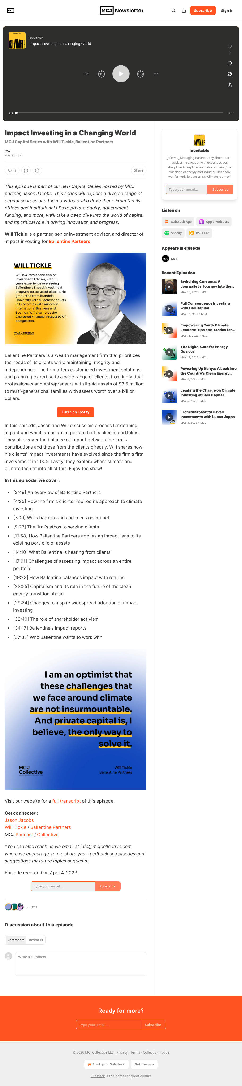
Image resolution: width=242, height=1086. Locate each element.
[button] (86, 74)
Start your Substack (108, 1064)
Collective (47, 834)
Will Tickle (15, 827)
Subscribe (203, 10)
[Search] (173, 10)
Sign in (227, 10)
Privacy (122, 1052)
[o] (169, 287)
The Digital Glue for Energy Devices (204, 349)
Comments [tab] (16, 940)
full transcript (66, 801)
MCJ (8, 150)
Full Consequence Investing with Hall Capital (205, 305)
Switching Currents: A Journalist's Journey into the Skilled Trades (206, 284)
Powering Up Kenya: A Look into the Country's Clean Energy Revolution (209, 371)
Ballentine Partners (70, 241)
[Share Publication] (184, 10)
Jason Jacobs (19, 820)
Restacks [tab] (36, 940)
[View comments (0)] (229, 63)
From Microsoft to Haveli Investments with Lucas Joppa (208, 414)
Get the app (144, 1064)
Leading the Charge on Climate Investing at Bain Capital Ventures (208, 393)
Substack (98, 1076)
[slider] (119, 113)
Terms (135, 1052)
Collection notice (156, 1052)
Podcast (23, 834)
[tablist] (25, 940)
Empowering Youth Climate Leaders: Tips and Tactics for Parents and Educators (206, 327)
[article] (199, 286)
